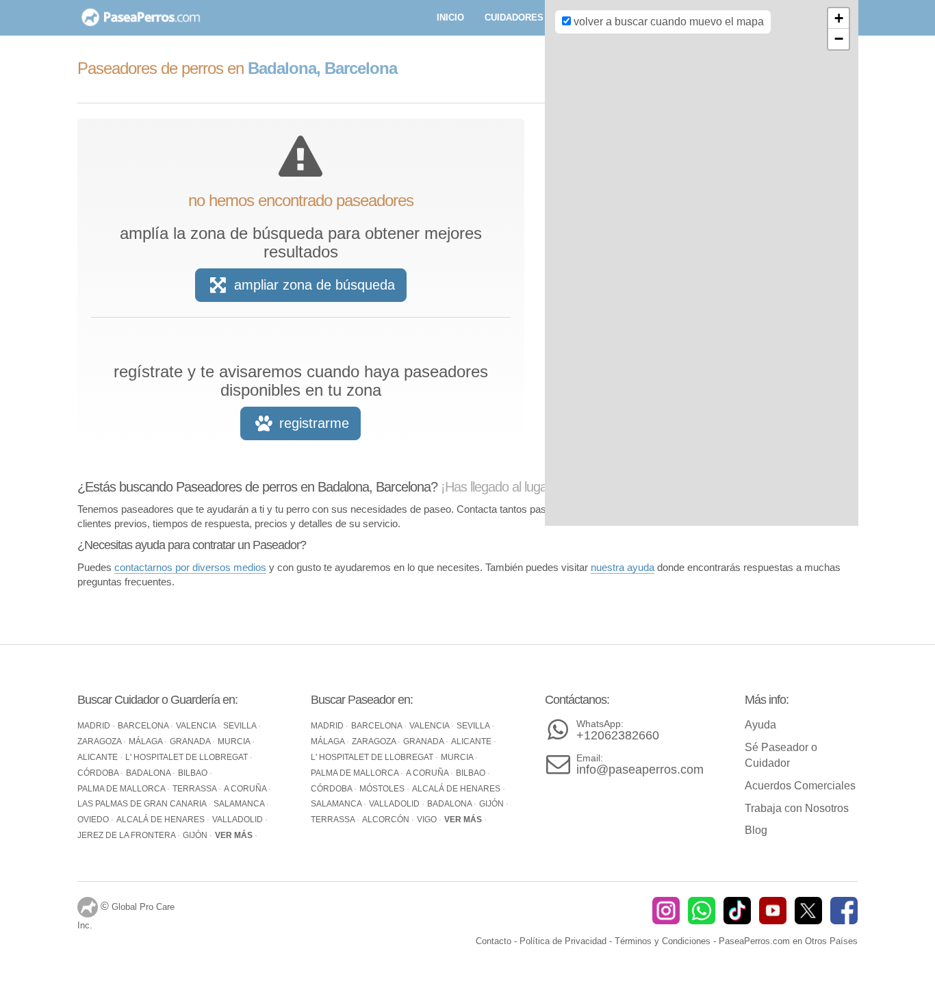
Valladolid (238, 819)
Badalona (149, 773)
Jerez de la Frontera (127, 835)
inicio (450, 17)
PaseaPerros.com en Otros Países (788, 941)
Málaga (146, 741)
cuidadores (514, 17)
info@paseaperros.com (640, 764)
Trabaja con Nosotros (797, 808)
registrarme (312, 423)
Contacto (493, 941)
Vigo (428, 819)
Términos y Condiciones (662, 941)
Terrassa (195, 789)
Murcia (235, 741)
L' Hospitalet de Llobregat (187, 757)
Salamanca (240, 804)
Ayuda (760, 725)
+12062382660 (617, 730)
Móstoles (383, 789)
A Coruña (246, 789)
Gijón (196, 835)
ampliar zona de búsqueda (312, 284)
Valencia (197, 726)
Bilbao (193, 773)
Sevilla (240, 726)
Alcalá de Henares (161, 819)
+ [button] (838, 18)
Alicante (98, 757)
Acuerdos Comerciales (800, 785)
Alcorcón (386, 819)
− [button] (838, 38)
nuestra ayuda (622, 567)
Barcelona (144, 726)
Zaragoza (100, 741)
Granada (191, 741)
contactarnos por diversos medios (190, 567)
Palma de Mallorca (122, 789)
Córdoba (98, 773)
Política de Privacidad (563, 941)
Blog (756, 830)
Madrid (94, 726)
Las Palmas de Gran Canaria (142, 804)
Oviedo (94, 819)
